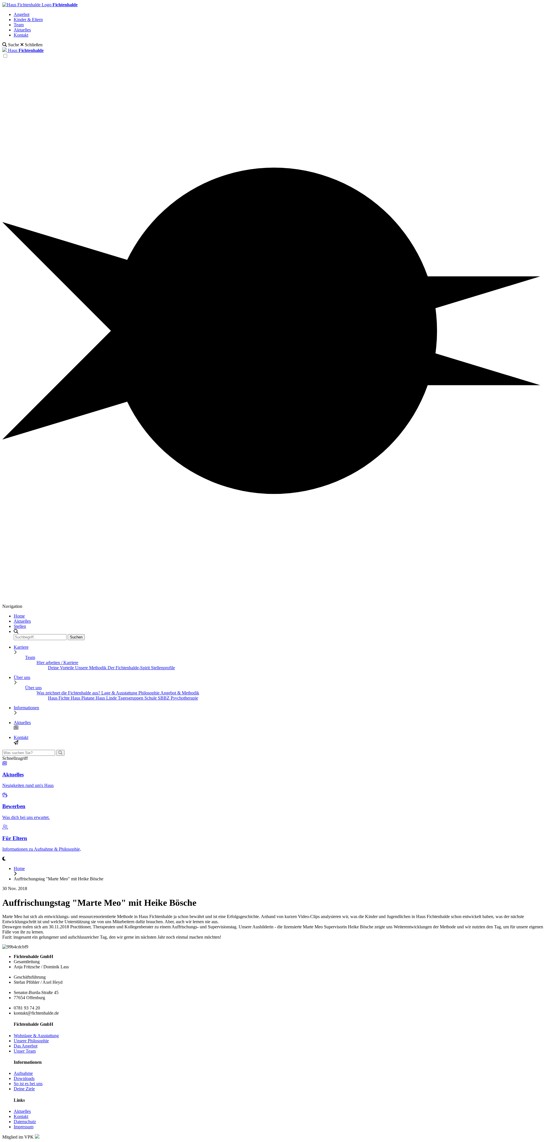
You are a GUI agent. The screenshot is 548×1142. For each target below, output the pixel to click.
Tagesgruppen (131, 698)
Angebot (21, 14)
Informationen (26, 707)
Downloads (24, 1078)
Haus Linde (107, 698)
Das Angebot (25, 1045)
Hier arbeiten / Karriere (57, 662)
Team (19, 24)
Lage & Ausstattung (119, 692)
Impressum (23, 1126)
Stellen (20, 626)
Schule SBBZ (157, 698)
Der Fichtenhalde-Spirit (129, 667)
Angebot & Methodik (179, 692)
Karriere (21, 647)
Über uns (22, 677)
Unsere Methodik (91, 667)
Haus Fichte (59, 698)
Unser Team (25, 1051)
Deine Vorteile (61, 667)
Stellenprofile (163, 667)
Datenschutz (25, 1121)
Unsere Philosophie (31, 1040)
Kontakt (21, 35)
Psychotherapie (184, 698)
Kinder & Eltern (28, 19)
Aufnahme (23, 1073)
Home (19, 616)
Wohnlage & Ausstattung (36, 1035)
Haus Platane (83, 698)
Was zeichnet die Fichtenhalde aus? (69, 692)
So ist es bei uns (28, 1083)
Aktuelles (22, 29)
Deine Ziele (24, 1088)
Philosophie (149, 692)
